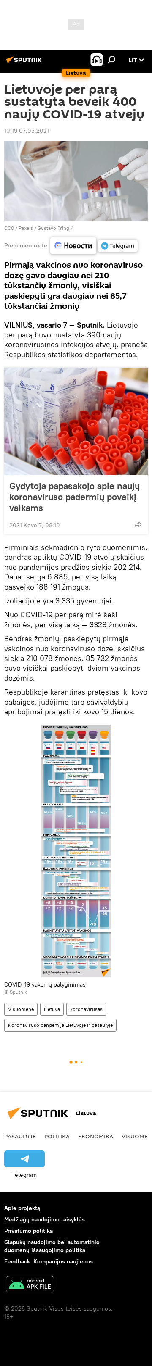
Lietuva (52, 1009)
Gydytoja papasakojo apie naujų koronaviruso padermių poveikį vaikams (74, 496)
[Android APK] (30, 1285)
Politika (57, 1136)
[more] (138, 524)
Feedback (17, 1261)
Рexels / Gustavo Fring (44, 228)
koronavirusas (86, 1009)
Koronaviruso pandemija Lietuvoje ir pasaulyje (60, 1025)
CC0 (9, 228)
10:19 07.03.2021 (26, 130)
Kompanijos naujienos (63, 1261)
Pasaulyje (20, 1136)
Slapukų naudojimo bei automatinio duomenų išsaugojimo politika (52, 1246)
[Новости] (73, 245)
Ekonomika (95, 1136)
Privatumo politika (28, 1230)
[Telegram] (118, 246)
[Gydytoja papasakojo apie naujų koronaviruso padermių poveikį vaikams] (76, 421)
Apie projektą (22, 1208)
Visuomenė (21, 1009)
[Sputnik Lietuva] (25, 63)
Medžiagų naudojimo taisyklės (44, 1219)
